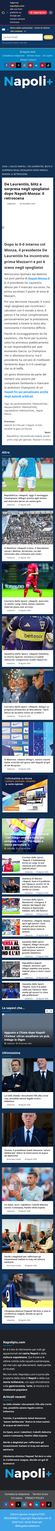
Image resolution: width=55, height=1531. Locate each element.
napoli (7, 410)
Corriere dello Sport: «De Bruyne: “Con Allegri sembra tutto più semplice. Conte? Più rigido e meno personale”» (26, 839)
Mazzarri (8, 407)
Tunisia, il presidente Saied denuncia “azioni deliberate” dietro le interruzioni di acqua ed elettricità (27, 1153)
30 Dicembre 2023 (27, 203)
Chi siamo (47, 55)
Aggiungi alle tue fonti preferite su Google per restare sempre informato (17, 12)
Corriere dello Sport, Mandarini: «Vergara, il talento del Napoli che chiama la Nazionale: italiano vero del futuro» (35, 905)
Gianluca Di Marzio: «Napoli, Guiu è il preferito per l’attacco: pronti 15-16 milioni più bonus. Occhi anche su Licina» (36, 884)
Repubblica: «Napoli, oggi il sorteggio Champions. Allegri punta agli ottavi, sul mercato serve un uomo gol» (26, 498)
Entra (48, 37)
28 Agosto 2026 (24, 1105)
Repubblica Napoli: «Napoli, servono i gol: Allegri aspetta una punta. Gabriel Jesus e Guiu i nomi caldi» (36, 968)
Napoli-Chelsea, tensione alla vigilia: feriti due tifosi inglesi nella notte (24, 1036)
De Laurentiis (17, 403)
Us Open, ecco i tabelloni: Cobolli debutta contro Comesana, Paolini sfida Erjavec (26, 1206)
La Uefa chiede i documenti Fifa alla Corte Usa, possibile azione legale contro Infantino (26, 1098)
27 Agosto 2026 (24, 505)
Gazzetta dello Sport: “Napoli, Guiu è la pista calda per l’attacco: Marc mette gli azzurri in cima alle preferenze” (35, 989)
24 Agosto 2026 (42, 914)
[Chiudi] (7, 12)
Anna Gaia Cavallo (14, 1159)
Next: (29, 436)
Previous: (23, 425)
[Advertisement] (27, 134)
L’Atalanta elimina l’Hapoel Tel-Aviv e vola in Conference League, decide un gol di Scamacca (27, 1314)
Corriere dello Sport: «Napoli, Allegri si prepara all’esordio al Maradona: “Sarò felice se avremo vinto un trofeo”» (26, 709)
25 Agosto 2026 (24, 769)
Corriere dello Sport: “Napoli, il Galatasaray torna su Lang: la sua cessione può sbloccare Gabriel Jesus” (34, 863)
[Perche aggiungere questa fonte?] (50, 13)
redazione (11, 203)
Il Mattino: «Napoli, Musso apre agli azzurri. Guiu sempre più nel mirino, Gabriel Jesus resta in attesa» (36, 926)
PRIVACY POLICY (28, 59)
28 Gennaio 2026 (24, 1043)
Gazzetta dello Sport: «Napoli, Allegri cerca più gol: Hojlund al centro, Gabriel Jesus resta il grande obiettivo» (35, 947)
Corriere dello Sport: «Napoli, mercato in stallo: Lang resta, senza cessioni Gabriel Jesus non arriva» (26, 603)
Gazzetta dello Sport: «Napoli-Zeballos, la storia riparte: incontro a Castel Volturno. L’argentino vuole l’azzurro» (26, 656)
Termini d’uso (33, 55)
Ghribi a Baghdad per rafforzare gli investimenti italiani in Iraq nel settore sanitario (24, 1259)
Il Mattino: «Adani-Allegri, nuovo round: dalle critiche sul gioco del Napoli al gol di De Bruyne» (27, 762)
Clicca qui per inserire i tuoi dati (14, 43)
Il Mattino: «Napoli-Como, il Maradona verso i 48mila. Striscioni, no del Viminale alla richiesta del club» (26, 550)
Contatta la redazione (13, 55)
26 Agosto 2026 (24, 663)
